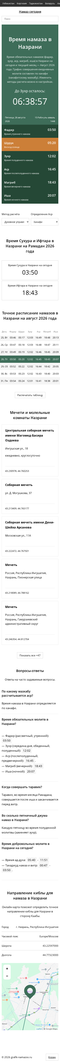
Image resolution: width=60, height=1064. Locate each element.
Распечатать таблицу (30, 395)
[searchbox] (30, 19)
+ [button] (7, 968)
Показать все (30, 655)
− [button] (7, 976)
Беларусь (50, 3)
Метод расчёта (11, 214)
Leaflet (39, 1029)
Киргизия (22, 3)
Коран (52, 1057)
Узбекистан (8, 3)
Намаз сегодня (30, 12)
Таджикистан (36, 3)
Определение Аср (41, 214)
